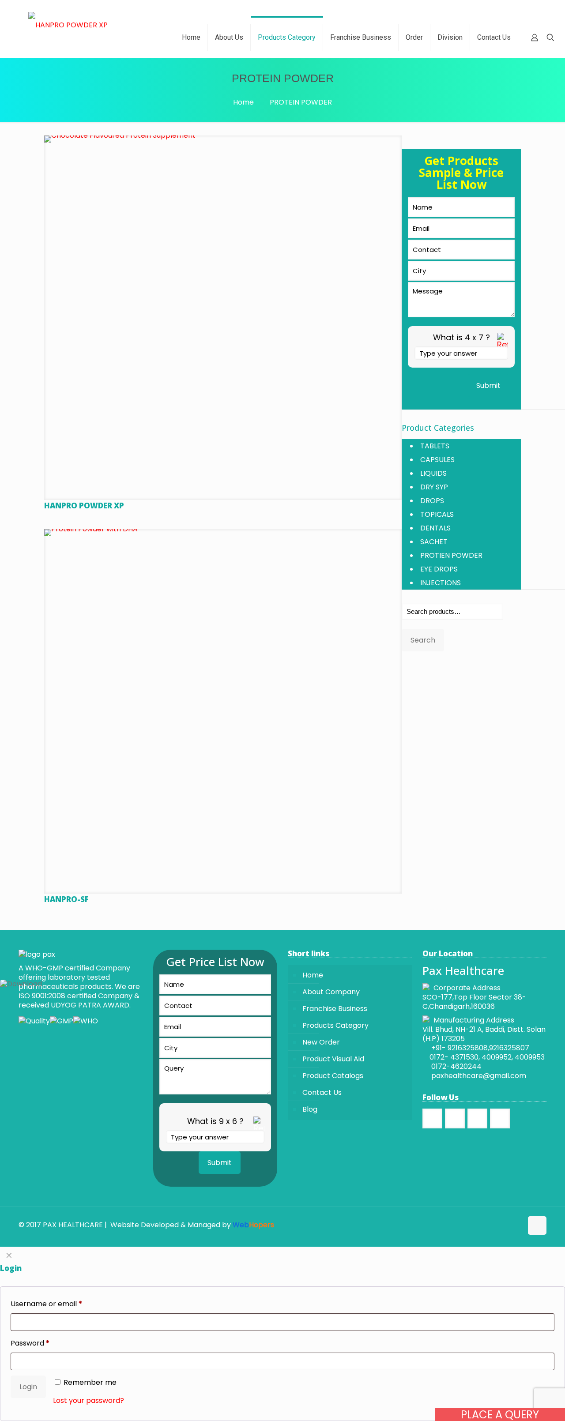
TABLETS (434, 446)
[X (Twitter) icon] (506, 1224)
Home (243, 102)
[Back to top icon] (537, 1225)
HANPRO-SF (66, 899)
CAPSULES (437, 460)
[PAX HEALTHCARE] (68, 25)
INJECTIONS (440, 583)
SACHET (434, 542)
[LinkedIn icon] (515, 1224)
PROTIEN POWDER (451, 555)
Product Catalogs (332, 1076)
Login (28, 1387)
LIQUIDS (433, 473)
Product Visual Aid (333, 1059)
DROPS (432, 501)
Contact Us (322, 1092)
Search (423, 640)
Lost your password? (88, 1400)
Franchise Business (334, 1009)
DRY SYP (434, 487)
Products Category (335, 1025)
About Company (331, 992)
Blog (309, 1109)
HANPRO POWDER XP (84, 505)
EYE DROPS (439, 569)
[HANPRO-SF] (223, 708)
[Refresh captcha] (502, 345)
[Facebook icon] (497, 1224)
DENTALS (435, 528)
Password (30, 1343)
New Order (321, 1042)
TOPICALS (437, 514)
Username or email (46, 1304)
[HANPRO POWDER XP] (223, 314)
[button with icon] (432, 1118)
